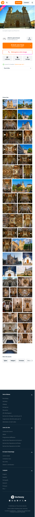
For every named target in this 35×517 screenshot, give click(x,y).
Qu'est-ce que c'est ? (19, 64)
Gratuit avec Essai (17, 45)
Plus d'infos (7, 67)
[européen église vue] (7, 379)
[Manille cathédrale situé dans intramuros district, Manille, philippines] (10, 114)
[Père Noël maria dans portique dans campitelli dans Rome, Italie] (10, 402)
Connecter (26, 2)
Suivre (29, 39)
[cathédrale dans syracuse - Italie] (10, 413)
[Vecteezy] (2, 2)
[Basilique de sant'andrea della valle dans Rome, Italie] (10, 124)
